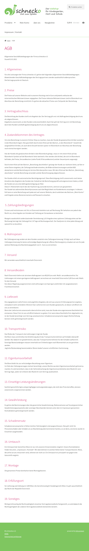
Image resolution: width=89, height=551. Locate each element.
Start (8, 41)
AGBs (6, 534)
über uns (37, 22)
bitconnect (80, 531)
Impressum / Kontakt (13, 32)
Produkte (8, 22)
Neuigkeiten (50, 22)
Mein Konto (24, 22)
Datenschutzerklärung (13, 537)
